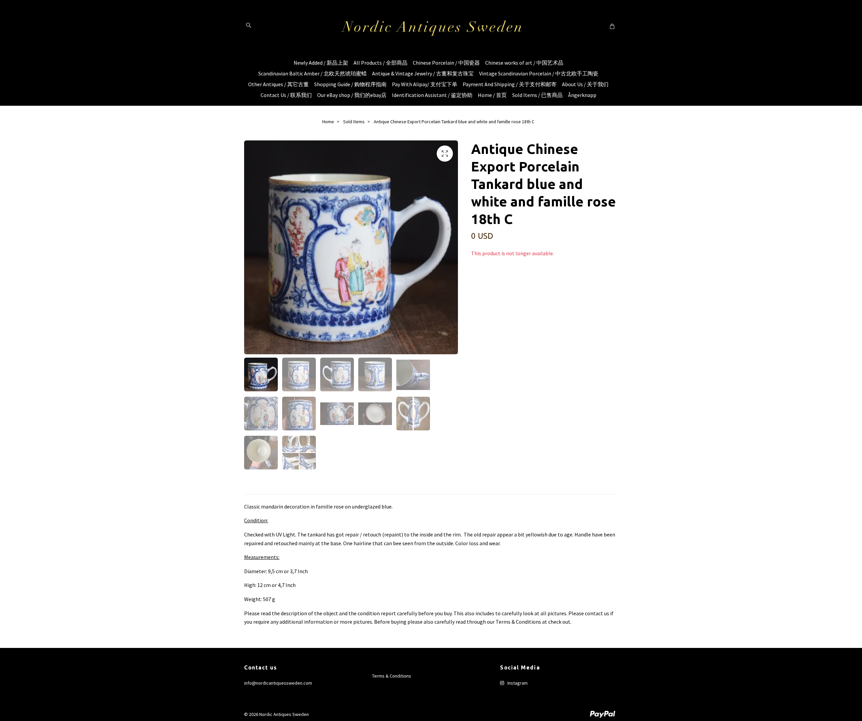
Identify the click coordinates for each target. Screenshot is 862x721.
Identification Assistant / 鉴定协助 (432, 95)
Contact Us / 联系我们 (286, 95)
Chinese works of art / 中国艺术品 (524, 62)
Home (328, 122)
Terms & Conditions (391, 676)
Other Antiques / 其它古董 (278, 84)
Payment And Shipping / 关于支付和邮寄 (510, 84)
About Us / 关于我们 (585, 84)
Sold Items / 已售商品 (537, 95)
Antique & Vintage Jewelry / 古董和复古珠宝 (423, 73)
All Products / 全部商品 (380, 62)
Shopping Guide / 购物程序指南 (350, 84)
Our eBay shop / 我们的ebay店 (352, 95)
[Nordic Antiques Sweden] (431, 26)
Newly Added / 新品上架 (321, 62)
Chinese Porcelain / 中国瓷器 (446, 62)
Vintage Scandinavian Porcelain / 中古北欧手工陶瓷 (538, 73)
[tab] (252, 488)
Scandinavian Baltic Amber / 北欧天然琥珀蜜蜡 (312, 73)
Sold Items (354, 122)
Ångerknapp (582, 95)
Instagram (517, 683)
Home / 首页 (492, 95)
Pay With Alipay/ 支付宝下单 (424, 84)
